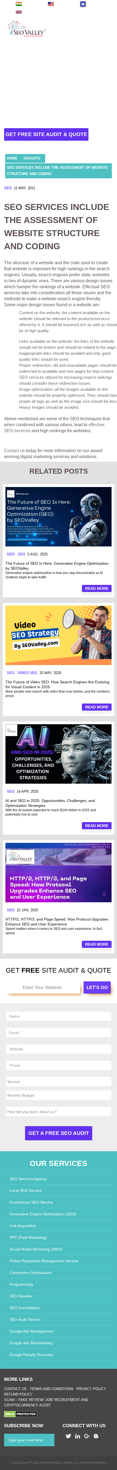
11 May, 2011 (24, 188)
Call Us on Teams (97, 4)
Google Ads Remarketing (31, 1343)
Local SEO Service (26, 1190)
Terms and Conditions (51, 1389)
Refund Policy (18, 1394)
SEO (8, 188)
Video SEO (27, 673)
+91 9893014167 (31, 4)
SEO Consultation (25, 1308)
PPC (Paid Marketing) (28, 1237)
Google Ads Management (31, 1331)
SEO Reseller (21, 1296)
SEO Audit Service (25, 1319)
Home (12, 158)
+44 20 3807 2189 (31, 12)
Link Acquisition (23, 1226)
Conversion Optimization (31, 1272)
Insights (32, 158)
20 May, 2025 (50, 673)
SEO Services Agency (28, 1179)
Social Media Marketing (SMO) (36, 1249)
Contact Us (15, 1389)
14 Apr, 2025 (27, 791)
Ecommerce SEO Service (31, 1202)
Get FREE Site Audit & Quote (46, 134)
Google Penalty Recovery (31, 1354)
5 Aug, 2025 (37, 554)
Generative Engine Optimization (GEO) (43, 1214)
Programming (21, 1284)
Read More (96, 588)
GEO (11, 554)
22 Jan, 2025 (27, 910)
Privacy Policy (91, 1389)
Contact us (14, 450)
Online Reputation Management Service (44, 1261)
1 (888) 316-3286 (64, 4)
